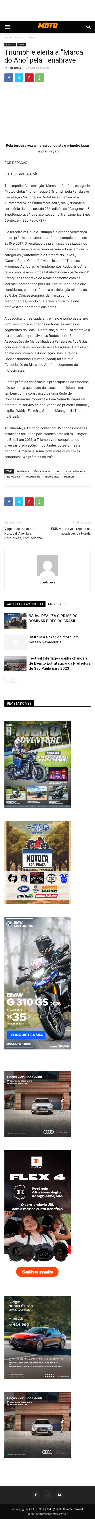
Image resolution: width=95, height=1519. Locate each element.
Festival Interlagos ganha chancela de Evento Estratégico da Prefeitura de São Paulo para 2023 (60, 663)
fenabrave (23, 471)
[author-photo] (47, 576)
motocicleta (13, 476)
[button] (7, 27)
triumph (69, 476)
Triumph (57, 191)
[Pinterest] (29, 77)
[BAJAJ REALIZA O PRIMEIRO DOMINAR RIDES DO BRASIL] (15, 621)
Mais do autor (58, 604)
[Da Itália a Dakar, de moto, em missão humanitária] (15, 642)
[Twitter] (19, 77)
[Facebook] (8, 77)
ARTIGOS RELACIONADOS (25, 604)
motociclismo (32, 476)
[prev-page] (7, 680)
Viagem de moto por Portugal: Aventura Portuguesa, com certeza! (23, 533)
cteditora (15, 67)
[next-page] (14, 680)
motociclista (52, 476)
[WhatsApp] (39, 77)
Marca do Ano (42, 471)
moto (58, 471)
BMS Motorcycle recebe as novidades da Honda (71, 531)
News (32, 37)
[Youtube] (59, 1494)
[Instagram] (47, 1494)
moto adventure (75, 471)
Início (7, 37)
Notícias (20, 37)
